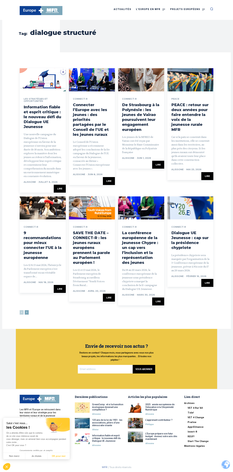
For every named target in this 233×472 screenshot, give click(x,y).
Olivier (95, 429)
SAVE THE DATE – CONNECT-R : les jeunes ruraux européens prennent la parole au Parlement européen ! (91, 248)
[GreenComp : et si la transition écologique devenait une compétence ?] (82, 407)
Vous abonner (144, 369)
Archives (189, 403)
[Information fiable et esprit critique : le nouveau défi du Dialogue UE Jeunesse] (43, 79)
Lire (59, 188)
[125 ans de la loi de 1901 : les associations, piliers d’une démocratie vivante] (82, 423)
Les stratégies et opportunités (36, 100)
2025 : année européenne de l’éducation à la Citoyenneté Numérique (160, 407)
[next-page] (27, 312)
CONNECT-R (80, 99)
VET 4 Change (196, 417)
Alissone (30, 182)
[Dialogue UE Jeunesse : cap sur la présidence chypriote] (190, 207)
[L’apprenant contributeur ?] (135, 423)
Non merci (14, 456)
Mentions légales (194, 446)
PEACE (175, 99)
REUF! (191, 436)
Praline (192, 422)
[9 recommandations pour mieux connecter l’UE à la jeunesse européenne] (43, 207)
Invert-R (192, 431)
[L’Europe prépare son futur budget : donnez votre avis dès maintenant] (135, 437)
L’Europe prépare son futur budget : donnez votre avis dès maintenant (161, 436)
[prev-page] (22, 312)
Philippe (149, 424)
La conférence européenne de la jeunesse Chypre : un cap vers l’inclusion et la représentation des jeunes (140, 248)
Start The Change (198, 441)
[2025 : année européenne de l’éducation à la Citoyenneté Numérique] (135, 407)
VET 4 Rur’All (195, 408)
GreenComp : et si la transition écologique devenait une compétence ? (107, 407)
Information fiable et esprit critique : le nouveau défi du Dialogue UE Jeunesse (42, 117)
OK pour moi (58, 456)
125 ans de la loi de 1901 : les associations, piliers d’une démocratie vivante (107, 423)
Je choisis (36, 456)
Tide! (191, 412)
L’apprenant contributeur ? (158, 420)
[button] (6, 466)
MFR (104, 467)
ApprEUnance (196, 427)
